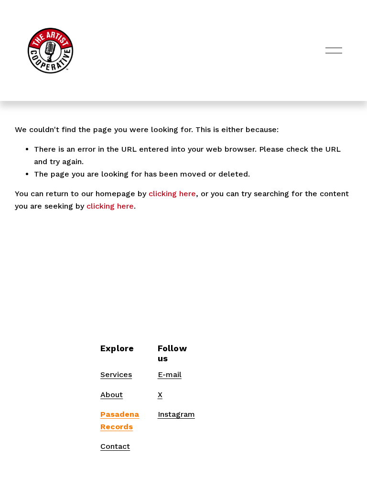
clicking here (172, 193)
